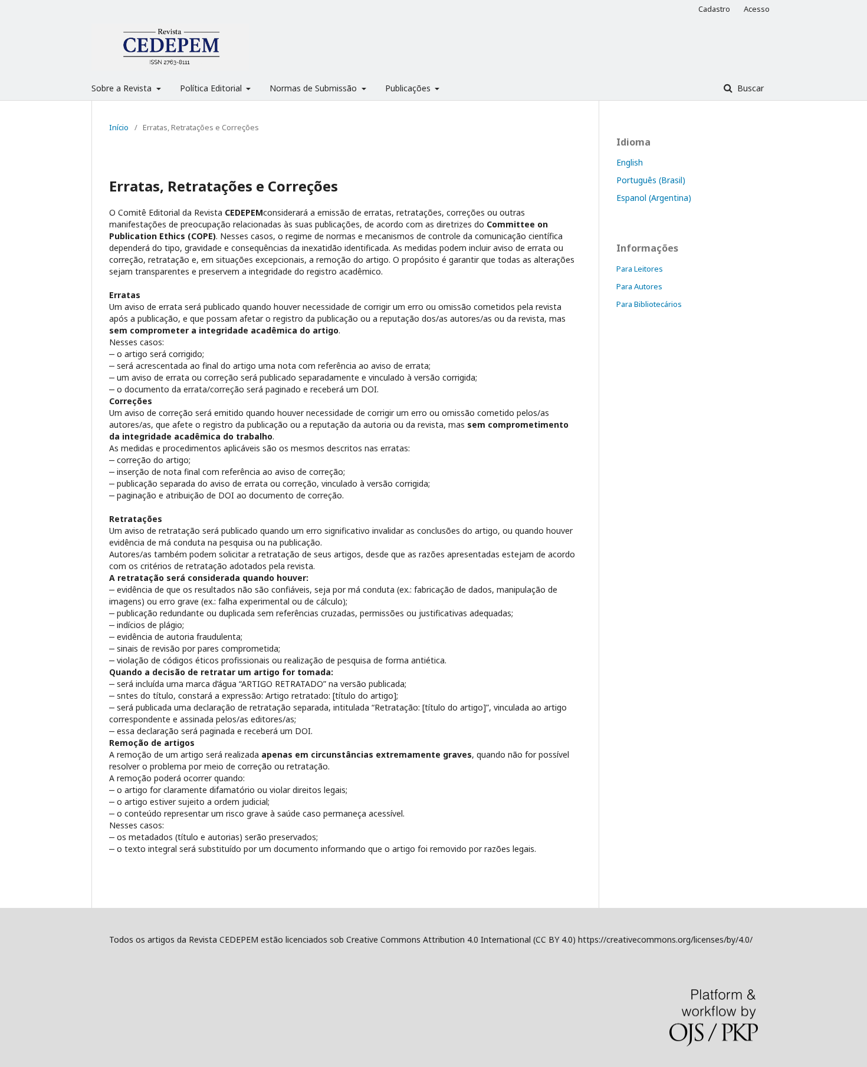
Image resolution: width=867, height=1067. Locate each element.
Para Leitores (639, 268)
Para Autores (639, 286)
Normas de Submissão (314, 88)
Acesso (757, 9)
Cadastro (714, 9)
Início (119, 127)
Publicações (409, 88)
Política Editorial (212, 88)
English (629, 162)
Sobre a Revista (122, 88)
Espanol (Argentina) (653, 197)
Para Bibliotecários (649, 304)
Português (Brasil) (650, 180)
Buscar (749, 88)
